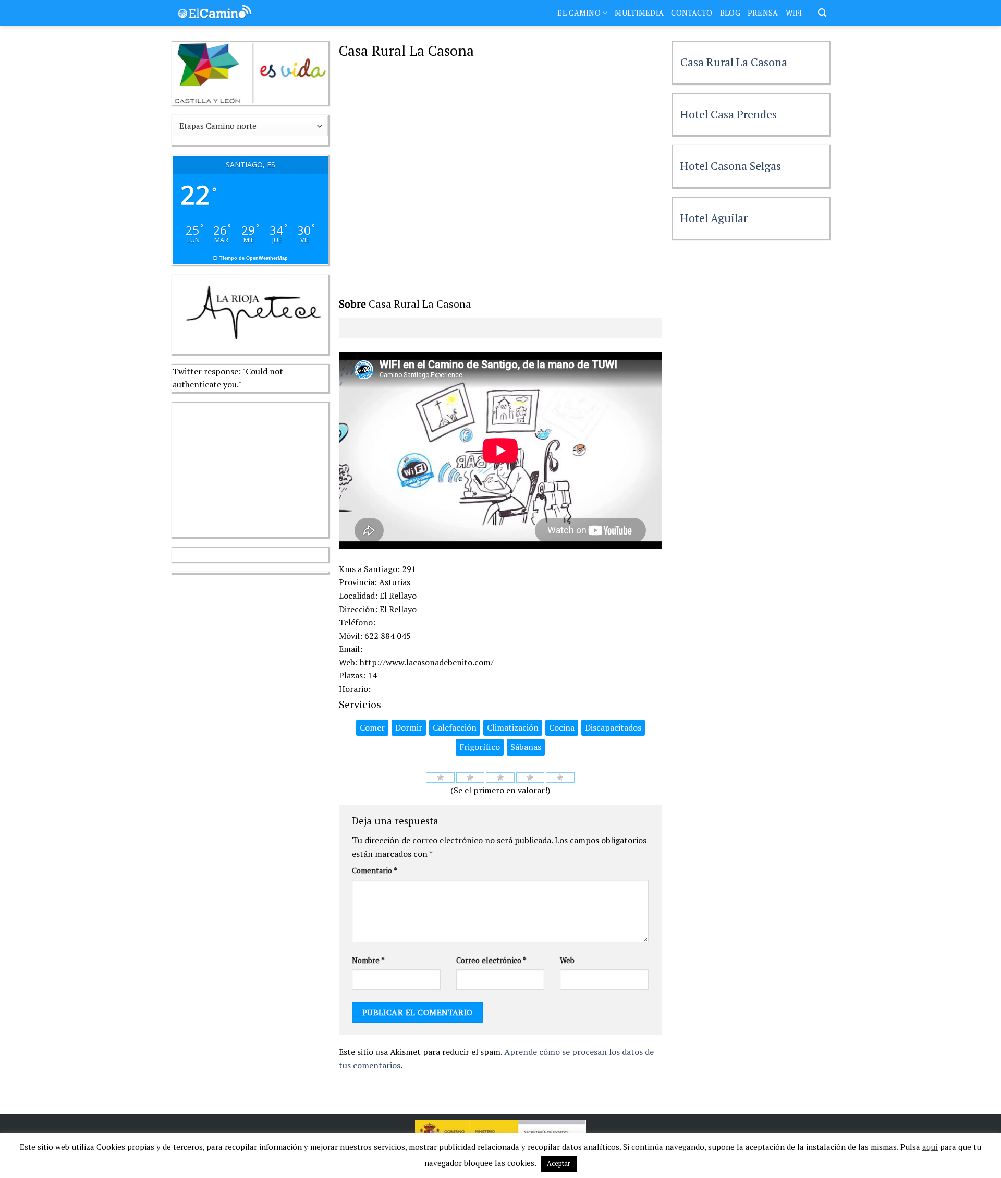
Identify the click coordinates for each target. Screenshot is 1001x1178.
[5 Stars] (560, 777)
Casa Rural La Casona (733, 61)
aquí (930, 1146)
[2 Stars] (470, 777)
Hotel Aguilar (714, 217)
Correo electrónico (491, 960)
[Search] (822, 13)
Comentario (374, 871)
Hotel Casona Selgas (730, 165)
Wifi (794, 13)
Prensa (763, 13)
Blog (730, 13)
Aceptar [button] (558, 1163)
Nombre (368, 960)
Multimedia (639, 13)
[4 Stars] (530, 777)
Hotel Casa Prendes (728, 114)
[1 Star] (440, 777)
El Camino (579, 13)
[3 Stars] (500, 777)
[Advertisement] (250, 468)
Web (567, 960)
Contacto (691, 13)
